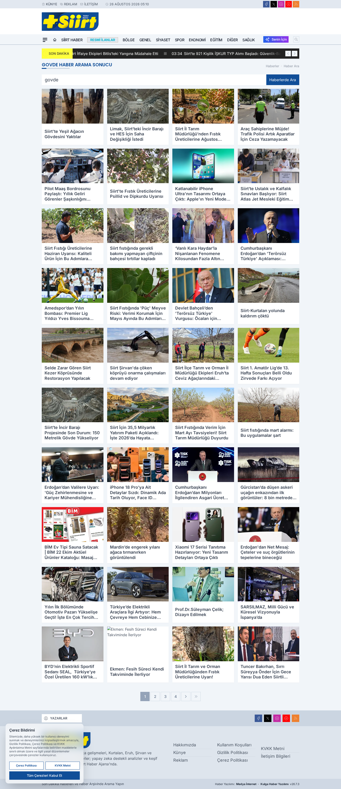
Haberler (272, 66)
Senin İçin (279, 39)
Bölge (129, 40)
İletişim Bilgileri (275, 756)
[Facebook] (266, 4)
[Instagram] (281, 4)
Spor (179, 40)
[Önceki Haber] (288, 53)
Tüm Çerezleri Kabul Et (44, 775)
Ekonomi (197, 40)
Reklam (70, 4)
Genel (145, 40)
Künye (51, 4)
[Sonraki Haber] (294, 53)
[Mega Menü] (45, 40)
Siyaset (163, 40)
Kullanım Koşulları (234, 744)
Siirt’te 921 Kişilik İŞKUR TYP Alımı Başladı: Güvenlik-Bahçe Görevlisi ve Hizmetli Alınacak (160, 53)
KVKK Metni (272, 748)
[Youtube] (288, 4)
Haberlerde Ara (282, 79)
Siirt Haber (72, 40)
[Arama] (296, 39)
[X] (273, 4)
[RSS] (296, 4)
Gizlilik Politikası (232, 752)
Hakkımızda (184, 744)
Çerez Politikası (232, 760)
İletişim (91, 4)
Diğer (232, 40)
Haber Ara (291, 66)
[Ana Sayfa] (55, 39)
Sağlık (248, 40)
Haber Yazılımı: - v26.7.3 (257, 784)
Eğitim (216, 40)
